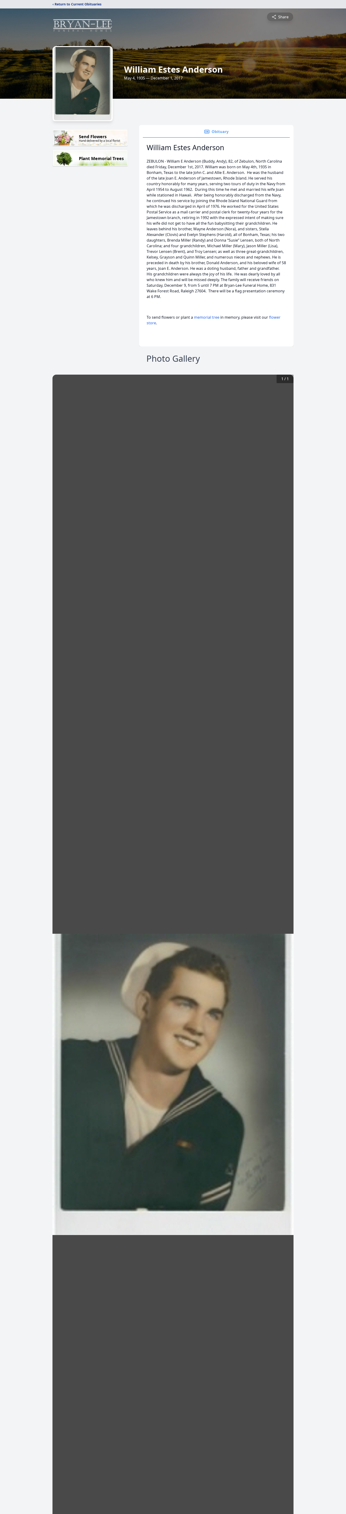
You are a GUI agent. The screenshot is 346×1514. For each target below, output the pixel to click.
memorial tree (206, 317)
